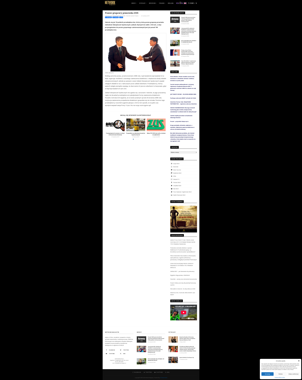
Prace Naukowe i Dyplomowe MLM (182, 192)
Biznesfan (175, 166)
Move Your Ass (177, 170)
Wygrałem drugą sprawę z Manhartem (180, 275)
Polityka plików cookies (280, 377)
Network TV (176, 179)
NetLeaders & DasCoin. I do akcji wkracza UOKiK (182, 289)
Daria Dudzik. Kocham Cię (186, 357)
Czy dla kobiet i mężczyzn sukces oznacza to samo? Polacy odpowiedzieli (188, 62)
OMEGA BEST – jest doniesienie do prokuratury (182, 271)
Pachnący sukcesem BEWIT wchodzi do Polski (183, 98)
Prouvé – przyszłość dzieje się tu (179, 121)
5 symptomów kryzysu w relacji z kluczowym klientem (115, 134)
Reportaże (152, 3)
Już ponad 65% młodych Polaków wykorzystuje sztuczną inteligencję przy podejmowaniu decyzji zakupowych (188, 31)
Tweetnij (116, 17)
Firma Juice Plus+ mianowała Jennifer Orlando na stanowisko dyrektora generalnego (187, 52)
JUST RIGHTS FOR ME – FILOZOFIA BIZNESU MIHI (183, 94)
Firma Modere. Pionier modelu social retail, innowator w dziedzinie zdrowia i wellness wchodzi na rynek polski (182, 78)
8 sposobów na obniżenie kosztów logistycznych (135, 134)
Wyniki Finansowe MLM (179, 195)
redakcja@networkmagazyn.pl (120, 363)
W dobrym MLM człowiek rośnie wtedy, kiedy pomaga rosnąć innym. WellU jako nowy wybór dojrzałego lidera (187, 349)
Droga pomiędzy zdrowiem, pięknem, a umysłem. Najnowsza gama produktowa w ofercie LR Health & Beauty (182, 127)
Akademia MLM (177, 173)
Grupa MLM (176, 163)
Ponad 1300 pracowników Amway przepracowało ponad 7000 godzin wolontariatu (188, 19)
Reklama (171, 3)
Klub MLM (175, 188)
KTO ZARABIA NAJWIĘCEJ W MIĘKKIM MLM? (188, 41)
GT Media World (163, 377)
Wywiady (142, 3)
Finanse (161, 3)
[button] (299, 361)
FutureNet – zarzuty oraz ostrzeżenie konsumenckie (183, 279)
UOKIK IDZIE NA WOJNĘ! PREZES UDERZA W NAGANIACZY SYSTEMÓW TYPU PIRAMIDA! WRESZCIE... (181, 265)
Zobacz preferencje (293, 374)
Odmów (280, 374)
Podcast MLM (176, 182)
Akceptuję (267, 374)
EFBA (174, 176)
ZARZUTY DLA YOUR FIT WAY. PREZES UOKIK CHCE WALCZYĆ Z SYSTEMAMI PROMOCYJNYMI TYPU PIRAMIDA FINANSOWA (182, 242)
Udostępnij (108, 17)
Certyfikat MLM (177, 185)
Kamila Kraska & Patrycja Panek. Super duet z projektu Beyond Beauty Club (187, 338)
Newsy (133, 3)
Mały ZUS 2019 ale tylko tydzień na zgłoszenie (156, 134)
